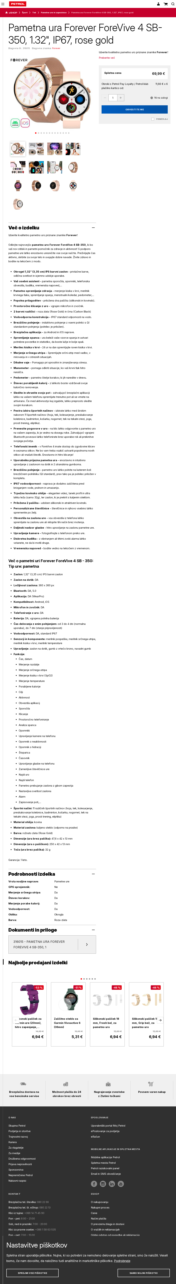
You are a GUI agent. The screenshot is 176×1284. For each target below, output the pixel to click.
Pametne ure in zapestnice (54, 12)
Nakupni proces (100, 1207)
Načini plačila (98, 1218)
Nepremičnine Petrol (20, 1175)
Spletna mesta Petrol (103, 1162)
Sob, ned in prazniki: (20, 1224)
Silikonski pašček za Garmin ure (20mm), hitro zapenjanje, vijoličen (28, 1023)
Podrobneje (122, 1261)
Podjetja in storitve (19, 1131)
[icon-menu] (2, 4)
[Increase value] (120, 97)
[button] (16, 1020)
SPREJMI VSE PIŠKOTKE (32, 1273)
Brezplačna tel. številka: (22, 1202)
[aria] (11, 13)
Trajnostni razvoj (18, 1136)
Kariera (12, 1142)
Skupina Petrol (16, 1125)
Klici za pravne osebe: (21, 1229)
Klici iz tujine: (16, 1213)
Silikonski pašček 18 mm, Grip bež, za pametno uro (145, 1023)
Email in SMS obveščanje (106, 1173)
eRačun (95, 1136)
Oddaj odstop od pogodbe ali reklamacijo (115, 1235)
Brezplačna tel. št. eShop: (23, 1207)
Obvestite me (134, 109)
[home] (17, 4)
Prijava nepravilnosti (20, 1164)
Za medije (14, 1153)
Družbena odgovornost (22, 1158)
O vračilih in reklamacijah (105, 1229)
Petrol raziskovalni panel (105, 1168)
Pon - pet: (14, 1218)
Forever (56, 48)
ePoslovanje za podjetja (105, 1131)
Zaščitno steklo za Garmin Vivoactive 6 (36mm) (67, 1023)
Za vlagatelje (16, 1147)
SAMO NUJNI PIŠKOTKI (144, 1273)
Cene (94, 1213)
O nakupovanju (99, 1202)
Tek (34, 12)
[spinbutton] (112, 97)
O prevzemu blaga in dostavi (107, 1224)
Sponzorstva (15, 1169)
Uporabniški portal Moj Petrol (108, 1125)
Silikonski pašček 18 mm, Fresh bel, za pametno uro (106, 1023)
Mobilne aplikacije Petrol (105, 1157)
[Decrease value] (105, 97)
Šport (25, 12)
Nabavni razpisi (17, 1180)
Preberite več (107, 57)
